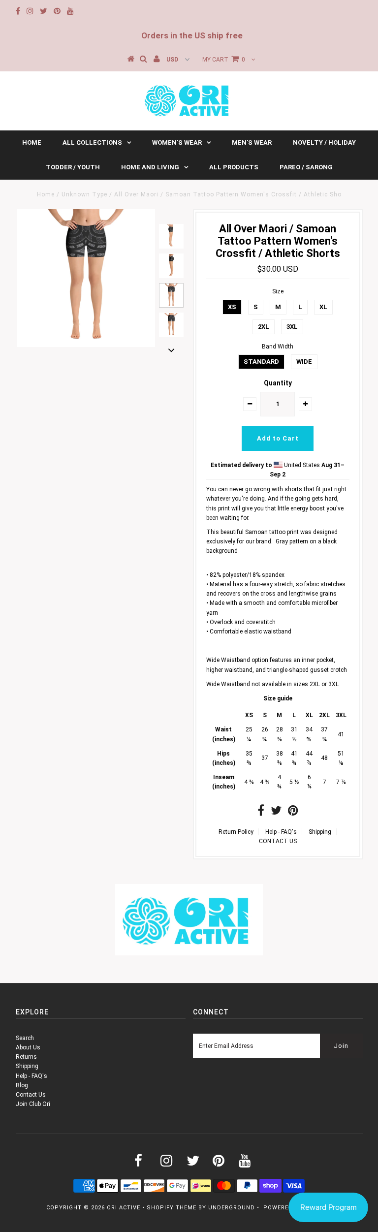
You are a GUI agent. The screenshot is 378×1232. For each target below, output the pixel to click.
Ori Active (123, 1207)
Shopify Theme (171, 1207)
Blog (22, 1085)
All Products (233, 167)
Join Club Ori (33, 1104)
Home (31, 142)
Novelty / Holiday (324, 142)
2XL (263, 326)
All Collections (92, 142)
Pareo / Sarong (306, 167)
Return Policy (236, 831)
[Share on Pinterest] (293, 812)
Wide (304, 361)
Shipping (320, 831)
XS (232, 307)
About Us (28, 1047)
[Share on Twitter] (276, 812)
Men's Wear (252, 142)
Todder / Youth (73, 167)
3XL (292, 326)
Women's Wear (177, 142)
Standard (261, 361)
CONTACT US (278, 841)
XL (323, 307)
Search (25, 1038)
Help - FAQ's (281, 831)
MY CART (223, 59)
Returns (26, 1056)
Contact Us (31, 1094)
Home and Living (150, 167)
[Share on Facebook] (260, 812)
